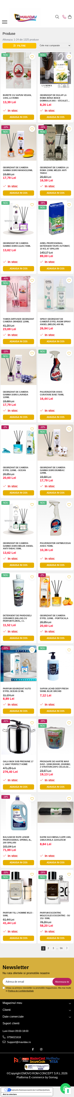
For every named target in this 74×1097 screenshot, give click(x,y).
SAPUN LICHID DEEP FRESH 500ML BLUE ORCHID (54, 690)
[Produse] (4, 22)
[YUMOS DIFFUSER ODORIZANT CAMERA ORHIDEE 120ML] (18, 294)
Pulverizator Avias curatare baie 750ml (52, 393)
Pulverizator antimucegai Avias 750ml (55, 544)
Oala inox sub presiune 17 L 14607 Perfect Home (18, 762)
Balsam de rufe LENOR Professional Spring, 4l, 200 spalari (17, 840)
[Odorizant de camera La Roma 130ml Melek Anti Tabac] (55, 142)
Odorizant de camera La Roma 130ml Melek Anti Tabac (54, 170)
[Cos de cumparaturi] (69, 17)
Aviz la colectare (10, 1094)
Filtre (21, 45)
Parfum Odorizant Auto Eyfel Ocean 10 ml (17, 690)
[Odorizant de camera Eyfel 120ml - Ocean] (18, 442)
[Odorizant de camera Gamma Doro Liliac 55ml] (18, 218)
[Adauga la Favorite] (32, 57)
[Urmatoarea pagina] (66, 948)
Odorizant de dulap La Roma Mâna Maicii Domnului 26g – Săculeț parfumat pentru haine (54, 98)
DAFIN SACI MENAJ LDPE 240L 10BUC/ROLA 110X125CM (55, 838)
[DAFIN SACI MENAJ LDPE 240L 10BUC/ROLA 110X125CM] (55, 812)
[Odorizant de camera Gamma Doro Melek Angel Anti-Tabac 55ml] (18, 518)
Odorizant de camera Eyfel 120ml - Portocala (54, 617)
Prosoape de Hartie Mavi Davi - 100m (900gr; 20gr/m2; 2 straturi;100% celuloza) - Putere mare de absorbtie (55, 764)
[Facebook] (33, 1049)
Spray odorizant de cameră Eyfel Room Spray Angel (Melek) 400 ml (55, 322)
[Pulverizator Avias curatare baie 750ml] (55, 367)
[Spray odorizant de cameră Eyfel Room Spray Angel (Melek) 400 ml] (55, 294)
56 (61, 948)
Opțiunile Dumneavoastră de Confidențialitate (30, 1090)
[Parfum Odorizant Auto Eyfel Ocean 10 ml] (18, 664)
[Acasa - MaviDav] (25, 17)
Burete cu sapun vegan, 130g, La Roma (17, 96)
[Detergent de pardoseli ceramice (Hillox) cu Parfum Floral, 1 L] (18, 590)
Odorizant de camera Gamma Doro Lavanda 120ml (15, 394)
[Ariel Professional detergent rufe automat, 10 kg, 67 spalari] (55, 218)
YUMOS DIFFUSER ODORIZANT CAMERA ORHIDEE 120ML (18, 320)
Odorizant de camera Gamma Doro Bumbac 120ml (52, 470)
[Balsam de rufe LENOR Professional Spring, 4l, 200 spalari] (18, 812)
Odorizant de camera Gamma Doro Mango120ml (18, 169)
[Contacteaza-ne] (64, 17)
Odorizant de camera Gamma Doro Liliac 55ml (17, 244)
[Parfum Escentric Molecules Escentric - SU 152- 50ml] (55, 888)
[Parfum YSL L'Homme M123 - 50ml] (18, 888)
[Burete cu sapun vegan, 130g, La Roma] (18, 70)
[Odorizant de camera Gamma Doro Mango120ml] (18, 142)
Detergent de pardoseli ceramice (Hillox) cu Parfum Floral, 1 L (17, 618)
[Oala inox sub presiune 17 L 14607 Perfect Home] (18, 736)
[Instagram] (41, 1049)
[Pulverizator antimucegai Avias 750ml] (55, 518)
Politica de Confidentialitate (21, 991)
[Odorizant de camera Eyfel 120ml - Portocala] (55, 590)
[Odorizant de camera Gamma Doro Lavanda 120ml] (18, 367)
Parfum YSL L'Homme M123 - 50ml (18, 914)
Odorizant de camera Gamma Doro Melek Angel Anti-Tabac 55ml (18, 546)
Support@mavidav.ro (18, 1042)
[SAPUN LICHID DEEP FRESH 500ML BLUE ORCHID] (55, 664)
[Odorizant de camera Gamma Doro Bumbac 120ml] (55, 442)
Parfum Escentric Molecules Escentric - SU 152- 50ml (55, 915)
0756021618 (13, 1037)
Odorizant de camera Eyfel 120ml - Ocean (15, 469)
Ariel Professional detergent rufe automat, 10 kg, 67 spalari (55, 246)
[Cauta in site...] (57, 17)
